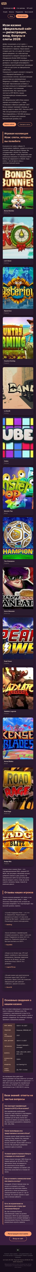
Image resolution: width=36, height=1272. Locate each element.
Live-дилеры (21, 8)
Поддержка (19, 12)
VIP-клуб (29, 8)
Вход (11, 16)
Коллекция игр (9, 8)
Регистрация (22, 16)
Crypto (5, 12)
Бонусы (11, 12)
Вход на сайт (18, 1239)
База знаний (29, 12)
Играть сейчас (9, 124)
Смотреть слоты (25, 124)
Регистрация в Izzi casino (18, 1234)
